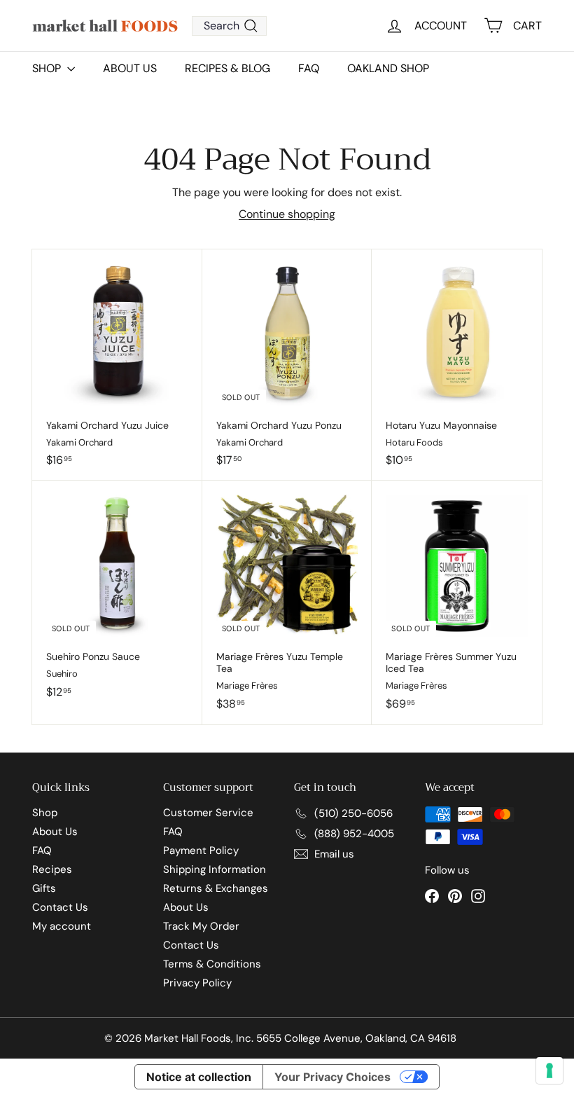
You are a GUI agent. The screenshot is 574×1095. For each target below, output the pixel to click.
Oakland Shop (388, 68)
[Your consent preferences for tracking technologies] (549, 1070)
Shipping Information (214, 869)
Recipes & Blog (227, 68)
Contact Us (60, 907)
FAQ (308, 68)
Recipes (52, 869)
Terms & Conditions (212, 964)
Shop (44, 812)
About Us (130, 68)
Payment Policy (201, 850)
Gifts (44, 888)
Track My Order (201, 926)
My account (61, 926)
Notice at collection (198, 1077)
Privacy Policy (197, 983)
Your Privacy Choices (332, 1077)
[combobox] (229, 26)
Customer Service (208, 812)
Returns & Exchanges (215, 888)
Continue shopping (287, 214)
